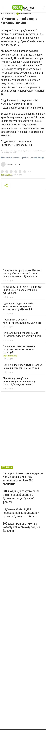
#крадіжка (24, 158)
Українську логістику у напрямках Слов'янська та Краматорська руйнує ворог (22, 289)
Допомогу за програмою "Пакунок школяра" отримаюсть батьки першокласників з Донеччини (22, 273)
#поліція (41, 158)
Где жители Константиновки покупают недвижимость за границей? (19, 349)
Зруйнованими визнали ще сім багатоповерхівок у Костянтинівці (22, 334)
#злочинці (33, 158)
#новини (16, 158)
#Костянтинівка (6, 158)
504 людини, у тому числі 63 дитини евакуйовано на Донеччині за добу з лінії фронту (21, 496)
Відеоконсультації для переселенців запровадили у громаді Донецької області (19, 381)
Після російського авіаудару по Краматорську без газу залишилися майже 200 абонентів (23, 478)
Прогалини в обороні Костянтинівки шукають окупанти (22, 321)
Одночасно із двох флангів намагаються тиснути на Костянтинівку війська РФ (18, 306)
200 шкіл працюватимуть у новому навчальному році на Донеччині (22, 366)
